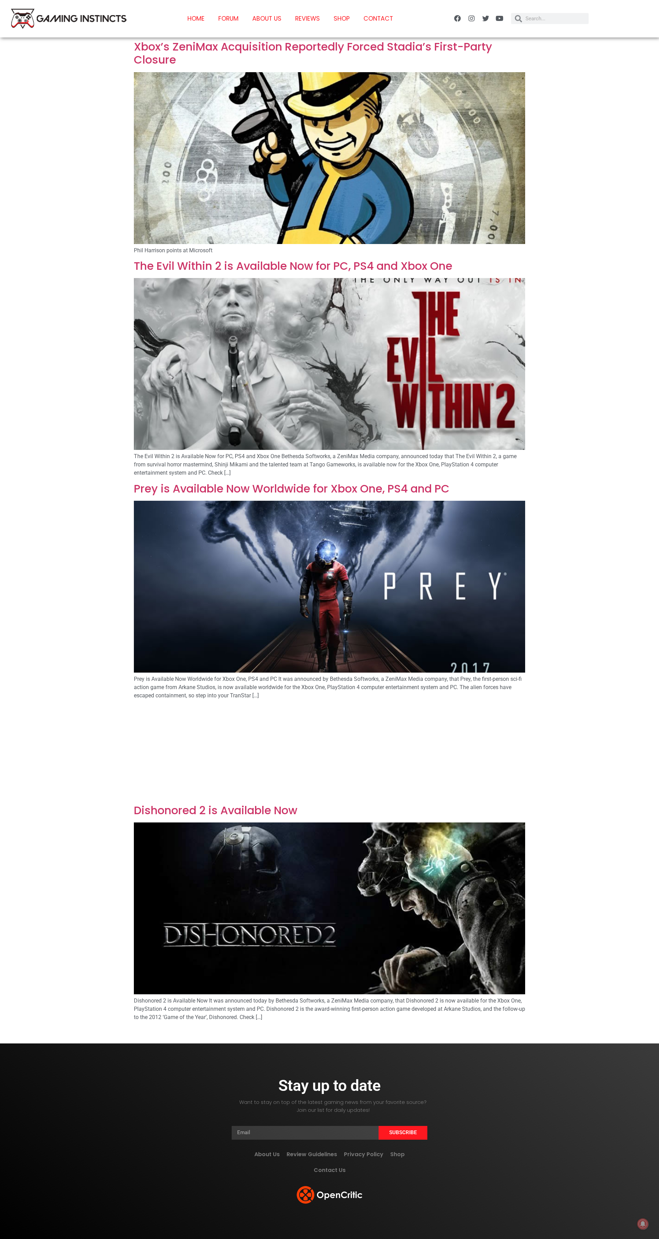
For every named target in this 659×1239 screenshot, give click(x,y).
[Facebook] (457, 18)
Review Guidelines (312, 1154)
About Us (266, 18)
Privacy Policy (363, 1154)
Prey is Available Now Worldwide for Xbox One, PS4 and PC (292, 488)
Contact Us (330, 1170)
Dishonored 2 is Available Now (215, 810)
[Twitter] (485, 18)
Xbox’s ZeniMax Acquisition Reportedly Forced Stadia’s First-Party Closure (313, 53)
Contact (378, 18)
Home (196, 18)
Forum (228, 18)
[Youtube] (500, 18)
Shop (342, 18)
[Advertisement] (329, 753)
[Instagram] (471, 18)
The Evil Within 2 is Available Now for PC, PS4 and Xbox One (293, 266)
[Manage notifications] (642, 1223)
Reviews (307, 18)
